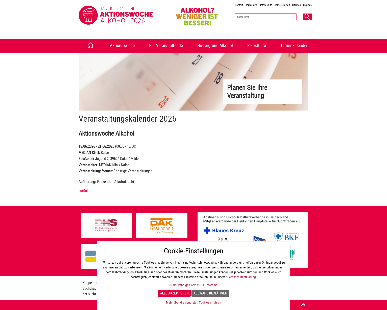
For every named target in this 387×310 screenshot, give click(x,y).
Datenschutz (265, 4)
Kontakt (239, 4)
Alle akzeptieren (174, 293)
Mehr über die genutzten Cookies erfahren (193, 302)
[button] (307, 17)
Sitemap (296, 4)
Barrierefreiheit (282, 4)
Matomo (212, 285)
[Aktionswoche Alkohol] (125, 15)
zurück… (85, 190)
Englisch (307, 4)
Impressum (251, 4)
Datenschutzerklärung (241, 277)
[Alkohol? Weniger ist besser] (202, 15)
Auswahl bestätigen (210, 293)
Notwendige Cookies (186, 285)
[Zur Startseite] (89, 46)
